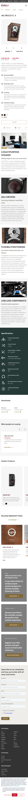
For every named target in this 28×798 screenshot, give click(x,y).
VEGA (15, 737)
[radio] (2, 115)
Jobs (2, 761)
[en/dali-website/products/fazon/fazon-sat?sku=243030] (4, 504)
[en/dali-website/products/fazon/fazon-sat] (11, 480)
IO (14, 741)
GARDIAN (15, 743)
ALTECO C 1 (21, 9)
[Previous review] (20, 429)
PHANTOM (16, 745)
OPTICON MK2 (4, 743)
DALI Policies (3, 774)
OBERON (3, 748)
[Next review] (25, 429)
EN (1, 9)
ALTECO (14, 9)
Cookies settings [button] (7, 795)
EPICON (2, 735)
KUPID (15, 733)
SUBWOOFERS (16, 746)
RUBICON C (3, 739)
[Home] (4, 5)
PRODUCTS (7, 9)
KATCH (15, 739)
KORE (2, 731)
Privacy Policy (16, 785)
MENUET (3, 741)
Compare (14, 122)
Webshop (3, 758)
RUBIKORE (3, 737)
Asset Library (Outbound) (6, 759)
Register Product (4, 771)
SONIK (2, 746)
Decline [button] (21, 795)
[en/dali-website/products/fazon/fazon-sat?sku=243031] (6, 504)
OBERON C (16, 731)
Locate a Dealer (4, 769)
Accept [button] (14, 795)
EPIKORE (3, 733)
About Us (3, 756)
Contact (2, 773)
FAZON (2, 745)
